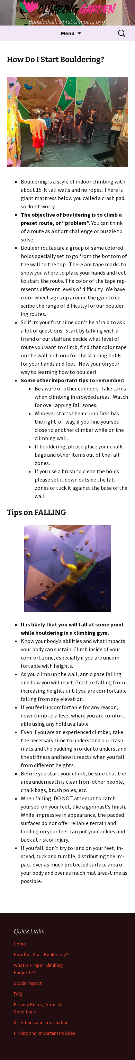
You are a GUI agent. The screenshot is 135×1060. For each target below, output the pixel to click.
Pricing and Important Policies (44, 1033)
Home (20, 944)
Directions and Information (41, 1022)
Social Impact (28, 983)
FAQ (18, 994)
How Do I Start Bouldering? (41, 954)
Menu (67, 33)
